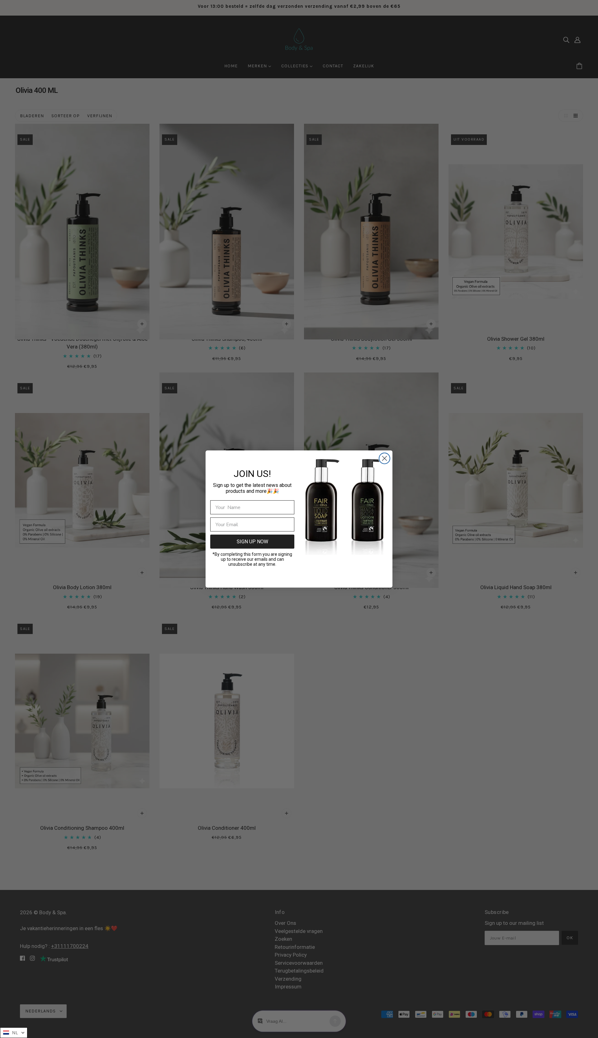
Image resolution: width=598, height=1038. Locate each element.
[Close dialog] (384, 458)
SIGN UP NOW (252, 542)
